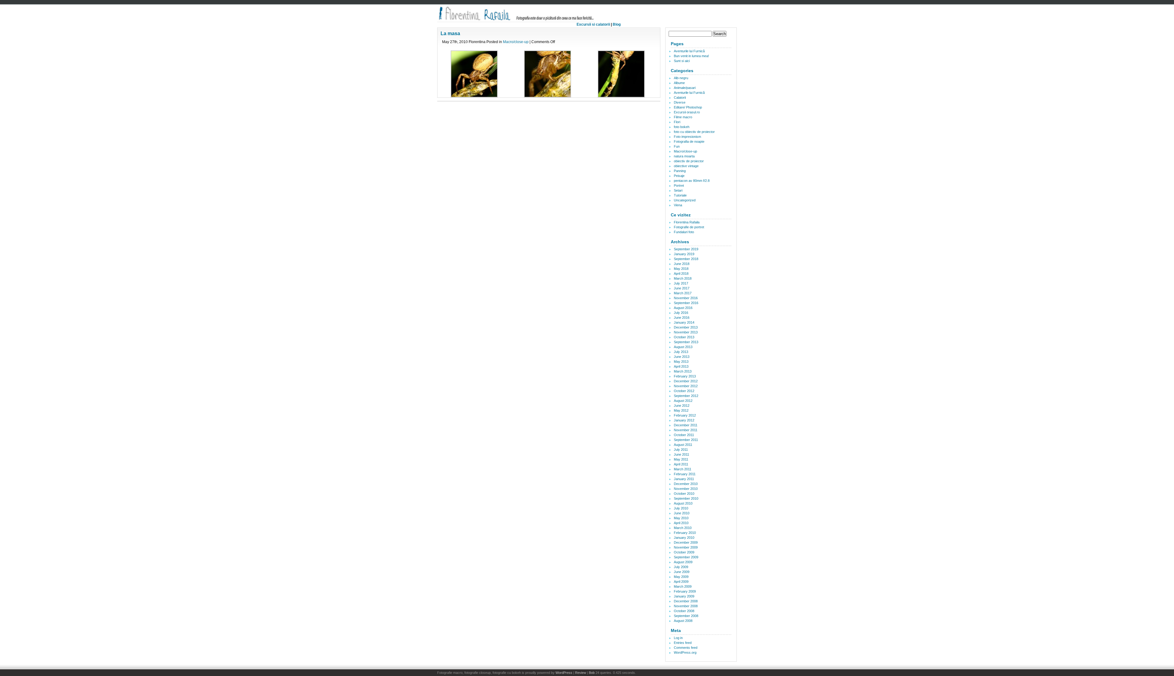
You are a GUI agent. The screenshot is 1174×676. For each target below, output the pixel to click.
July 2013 (681, 352)
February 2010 (685, 533)
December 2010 (686, 484)
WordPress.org (685, 652)
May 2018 (681, 268)
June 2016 (681, 317)
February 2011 (685, 474)
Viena (678, 205)
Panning (680, 171)
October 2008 (684, 611)
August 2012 (683, 400)
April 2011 (681, 464)
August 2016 (683, 308)
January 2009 (684, 596)
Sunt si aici (682, 61)
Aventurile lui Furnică (689, 51)
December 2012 (686, 381)
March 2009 (683, 586)
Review (580, 672)
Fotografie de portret (689, 227)
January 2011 (684, 479)
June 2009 (681, 572)
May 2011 (681, 459)
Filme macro (683, 117)
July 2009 (681, 567)
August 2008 (683, 621)
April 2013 (681, 366)
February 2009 (685, 591)
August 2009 (683, 562)
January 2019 (684, 254)
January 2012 (684, 420)
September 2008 (686, 616)
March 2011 (682, 469)
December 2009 (686, 542)
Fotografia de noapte (689, 141)
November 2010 (686, 488)
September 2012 (686, 396)
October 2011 (684, 435)
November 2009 (686, 547)
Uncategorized (685, 200)
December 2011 (685, 425)
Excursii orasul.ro (687, 112)
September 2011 (686, 440)
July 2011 (681, 449)
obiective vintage (686, 166)
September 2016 (686, 303)
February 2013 (685, 376)
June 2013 (681, 356)
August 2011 (683, 444)
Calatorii (680, 97)
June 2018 (681, 264)
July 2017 (681, 283)
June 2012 (681, 405)
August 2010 (683, 503)
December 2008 (686, 601)
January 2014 (684, 322)
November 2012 (686, 386)
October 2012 (684, 391)
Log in (678, 638)
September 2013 (686, 342)
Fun (677, 146)
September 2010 (686, 498)
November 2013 (686, 332)
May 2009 (681, 577)
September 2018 (686, 259)
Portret (679, 185)
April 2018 (681, 273)
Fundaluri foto (684, 232)
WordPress (564, 672)
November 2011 (685, 430)
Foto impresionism (687, 136)
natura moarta (684, 156)
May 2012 (681, 410)
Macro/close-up (516, 42)
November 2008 (686, 606)
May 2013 (681, 361)
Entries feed (683, 643)
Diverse (679, 102)
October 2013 (684, 337)
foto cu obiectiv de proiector (694, 132)
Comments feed (685, 647)
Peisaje (679, 176)
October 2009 (684, 552)
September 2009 (686, 557)
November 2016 (686, 298)
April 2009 (681, 581)
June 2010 (681, 513)
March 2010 (683, 528)
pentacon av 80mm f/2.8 (692, 180)
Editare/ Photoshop (688, 107)
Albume (679, 83)
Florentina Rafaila (687, 222)
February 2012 (685, 415)
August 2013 (683, 347)
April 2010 (681, 523)
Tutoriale (680, 195)
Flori (677, 122)
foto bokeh (681, 127)
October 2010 (684, 493)
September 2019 (686, 249)
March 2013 (683, 371)
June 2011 (681, 454)
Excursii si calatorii (593, 24)
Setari (678, 190)
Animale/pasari (685, 88)
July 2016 (681, 312)
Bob (592, 672)
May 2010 (681, 518)
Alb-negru (681, 78)
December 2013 (686, 327)
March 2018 (683, 278)
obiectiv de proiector (689, 161)
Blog (617, 24)
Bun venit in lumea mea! (691, 56)
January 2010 (684, 537)
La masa (450, 33)
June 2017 (681, 288)
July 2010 (681, 508)
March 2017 (683, 293)
